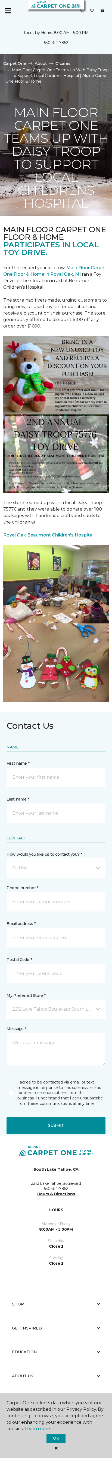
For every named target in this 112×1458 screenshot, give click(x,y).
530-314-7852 (56, 42)
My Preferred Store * (26, 995)
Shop (18, 1304)
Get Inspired (27, 1328)
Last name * (18, 799)
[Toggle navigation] (7, 10)
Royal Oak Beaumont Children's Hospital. (48, 535)
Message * (16, 1029)
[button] (82, 11)
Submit (56, 1125)
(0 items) (102, 10)
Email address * (21, 924)
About (41, 63)
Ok (56, 1438)
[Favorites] (92, 11)
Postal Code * (19, 959)
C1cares (62, 63)
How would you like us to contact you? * (44, 854)
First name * (18, 763)
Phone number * (22, 888)
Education (24, 1351)
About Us (22, 1375)
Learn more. (37, 1428)
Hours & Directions (56, 1194)
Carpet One (14, 63)
